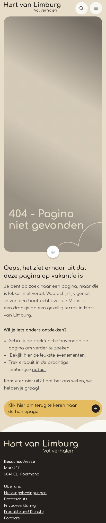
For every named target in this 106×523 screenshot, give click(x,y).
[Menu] (96, 8)
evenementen (70, 355)
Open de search (81, 8)
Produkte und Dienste (23, 512)
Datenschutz (16, 499)
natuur (39, 369)
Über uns (12, 487)
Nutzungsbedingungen (25, 493)
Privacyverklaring (20, 506)
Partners (12, 518)
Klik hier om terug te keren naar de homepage (42, 408)
